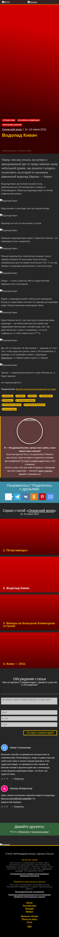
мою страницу (45, 471)
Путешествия (9, 120)
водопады (8, 396)
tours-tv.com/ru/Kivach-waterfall (16, 798)
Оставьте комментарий (32, 461)
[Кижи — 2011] (29, 650)
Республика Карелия (12, 125)
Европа (33, 396)
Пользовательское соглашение (29, 891)
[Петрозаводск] (29, 537)
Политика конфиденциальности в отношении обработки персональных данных (29, 895)
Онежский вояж (12, 129)
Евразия (21, 396)
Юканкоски (6, 358)
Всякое (29, 912)
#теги (29, 922)
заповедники (46, 396)
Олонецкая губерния (26, 400)
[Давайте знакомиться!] (30, 431)
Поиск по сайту (29, 919)
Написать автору (29, 916)
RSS (29, 926)
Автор (29, 903)
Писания (29, 909)
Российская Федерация (28, 120)
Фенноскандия (10, 409)
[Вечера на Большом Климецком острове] (29, 612)
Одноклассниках (40, 832)
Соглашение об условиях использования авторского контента (29, 875)
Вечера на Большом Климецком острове (36, 389)
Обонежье (8, 400)
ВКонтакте (24, 832)
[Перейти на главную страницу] (29, 2)
